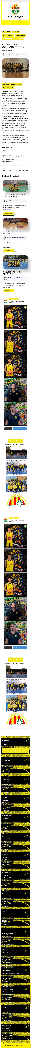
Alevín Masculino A (7, 941)
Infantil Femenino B (7, 984)
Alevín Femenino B (7, 939)
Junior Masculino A (7, 999)
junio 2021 (5, 909)
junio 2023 (5, 854)
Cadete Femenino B (7, 962)
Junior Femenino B (7, 997)
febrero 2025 (5, 802)
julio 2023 (4, 852)
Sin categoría (5, 1028)
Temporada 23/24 (7, 1033)
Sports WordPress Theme (11, 1045)
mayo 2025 (5, 795)
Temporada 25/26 (7, 1038)
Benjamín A (5, 949)
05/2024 (7, 277)
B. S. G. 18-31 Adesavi (12, 492)
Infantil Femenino (6, 979)
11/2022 (7, 200)
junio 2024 (5, 823)
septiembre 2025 (6, 784)
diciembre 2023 (6, 839)
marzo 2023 (5, 862)
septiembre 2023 (6, 846)
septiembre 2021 (6, 903)
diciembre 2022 (6, 870)
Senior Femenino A (7, 1015)
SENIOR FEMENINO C (7, 1020)
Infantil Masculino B (7, 989)
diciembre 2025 (6, 776)
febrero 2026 (5, 771)
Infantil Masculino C (7, 992)
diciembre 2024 (6, 808)
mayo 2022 (5, 883)
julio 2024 (4, 821)
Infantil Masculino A (7, 986)
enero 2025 (5, 805)
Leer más (9, 213)
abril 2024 (4, 828)
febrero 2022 (5, 891)
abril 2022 (4, 885)
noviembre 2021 (6, 898)
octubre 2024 (5, 813)
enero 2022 (5, 893)
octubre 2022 (5, 875)
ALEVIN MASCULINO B (8, 944)
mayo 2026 (5, 764)
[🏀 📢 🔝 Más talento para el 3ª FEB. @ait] (15, 317)
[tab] (8, 22)
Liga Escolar (5, 1007)
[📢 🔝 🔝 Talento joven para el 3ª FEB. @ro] (15, 342)
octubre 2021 (5, 901)
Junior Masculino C (7, 1005)
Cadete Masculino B (7, 967)
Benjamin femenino (7, 954)
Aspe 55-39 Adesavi (11, 506)
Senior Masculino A (7, 1023)
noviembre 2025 (6, 779)
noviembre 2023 (6, 841)
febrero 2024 (5, 833)
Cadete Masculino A (7, 965)
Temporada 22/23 (20, 35)
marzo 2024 (5, 831)
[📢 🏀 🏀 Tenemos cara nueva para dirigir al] (15, 414)
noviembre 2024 (6, 810)
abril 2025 (4, 797)
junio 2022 (5, 880)
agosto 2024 (5, 818)
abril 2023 (4, 859)
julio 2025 (4, 789)
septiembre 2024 (6, 815)
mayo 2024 (5, 826)
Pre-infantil (5, 1012)
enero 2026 (5, 774)
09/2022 (6, 54)
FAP (3, 976)
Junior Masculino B (7, 1002)
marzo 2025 (5, 800)
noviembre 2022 (6, 872)
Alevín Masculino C (7, 947)
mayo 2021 (5, 911)
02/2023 (7, 237)
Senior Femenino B (7, 1017)
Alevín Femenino (6, 936)
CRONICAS (16, 32)
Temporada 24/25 (7, 1036)
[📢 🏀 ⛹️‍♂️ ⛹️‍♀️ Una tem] (15, 390)
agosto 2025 (5, 787)
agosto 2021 (5, 906)
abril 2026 (4, 766)
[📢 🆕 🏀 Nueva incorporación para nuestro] (15, 366)
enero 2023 (5, 867)
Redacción (13, 54)
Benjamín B (5, 952)
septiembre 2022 (6, 878)
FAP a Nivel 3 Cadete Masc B (13, 460)
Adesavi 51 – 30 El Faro (12, 475)
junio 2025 (5, 792)
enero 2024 (5, 836)
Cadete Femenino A (7, 960)
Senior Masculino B (7, 1025)
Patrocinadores (6, 1010)
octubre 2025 (5, 782)
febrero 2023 (5, 865)
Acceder (4, 924)
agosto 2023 (5, 849)
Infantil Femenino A (7, 981)
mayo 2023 (5, 857)
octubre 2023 (5, 844)
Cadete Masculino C (7, 970)
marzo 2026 (5, 769)
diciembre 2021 (6, 896)
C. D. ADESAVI (15, 17)
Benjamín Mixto (6, 957)
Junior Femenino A (8, 35)
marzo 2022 (5, 888)
